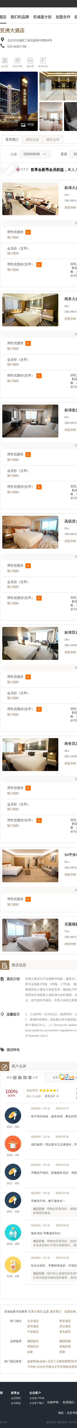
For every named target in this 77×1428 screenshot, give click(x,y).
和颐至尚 (33, 1346)
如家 (30, 1351)
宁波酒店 (33, 1331)
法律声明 (53, 1402)
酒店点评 (52, 139)
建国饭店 (33, 1341)
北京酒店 (33, 1321)
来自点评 (22, 1077)
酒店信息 (32, 139)
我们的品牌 (19, 17)
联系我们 (68, 1402)
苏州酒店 (33, 1326)
